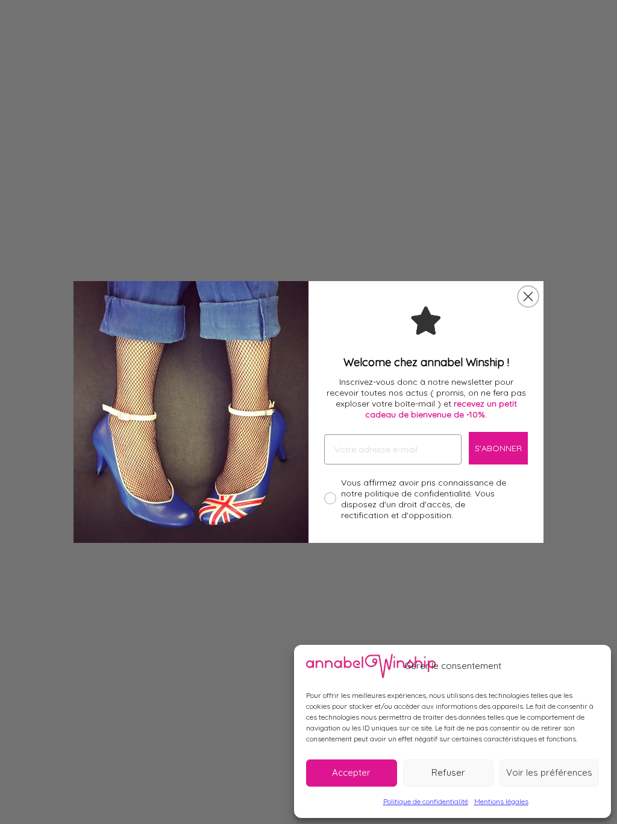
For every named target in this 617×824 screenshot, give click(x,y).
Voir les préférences (549, 772)
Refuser (448, 772)
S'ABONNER (498, 448)
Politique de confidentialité (425, 801)
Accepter (351, 772)
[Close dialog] (528, 296)
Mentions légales (501, 801)
